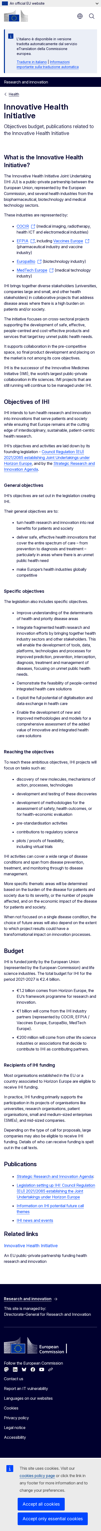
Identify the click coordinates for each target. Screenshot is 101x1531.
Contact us (13, 1378)
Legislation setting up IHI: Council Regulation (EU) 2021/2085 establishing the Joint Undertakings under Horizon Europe (56, 1191)
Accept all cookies (41, 1504)
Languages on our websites (28, 1398)
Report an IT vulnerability (26, 1388)
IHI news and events (35, 1220)
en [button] (80, 16)
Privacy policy (16, 1417)
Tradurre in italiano (32, 62)
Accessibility (15, 1437)
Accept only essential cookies (53, 1518)
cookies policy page (37, 1475)
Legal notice (14, 1427)
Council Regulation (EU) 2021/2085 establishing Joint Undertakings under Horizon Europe (47, 457)
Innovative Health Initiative (31, 1245)
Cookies (11, 1408)
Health (14, 94)
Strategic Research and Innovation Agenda (55, 1176)
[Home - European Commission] (16, 15)
